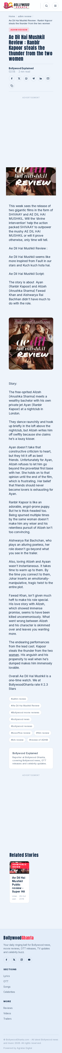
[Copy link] (12, 86)
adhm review (24, 16)
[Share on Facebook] (12, 78)
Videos (7, 1013)
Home (12, 16)
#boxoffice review (20, 733)
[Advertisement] (31, 131)
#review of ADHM (38, 740)
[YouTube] (29, 960)
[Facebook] (6, 960)
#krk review (17, 740)
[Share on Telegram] (33, 78)
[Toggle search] (46, 5)
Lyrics (6, 976)
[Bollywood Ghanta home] (16, 5)
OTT (5, 981)
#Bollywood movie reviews (25, 712)
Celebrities (9, 992)
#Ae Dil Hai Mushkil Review (25, 705)
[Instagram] (21, 960)
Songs (7, 986)
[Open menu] (55, 5)
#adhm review (18, 699)
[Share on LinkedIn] (41, 78)
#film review (42, 733)
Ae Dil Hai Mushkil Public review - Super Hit (18, 884)
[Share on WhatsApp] (26, 78)
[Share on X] (19, 78)
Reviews (8, 1008)
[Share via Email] (48, 78)
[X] (14, 960)
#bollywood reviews (21, 726)
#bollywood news (20, 719)
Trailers (7, 1018)
